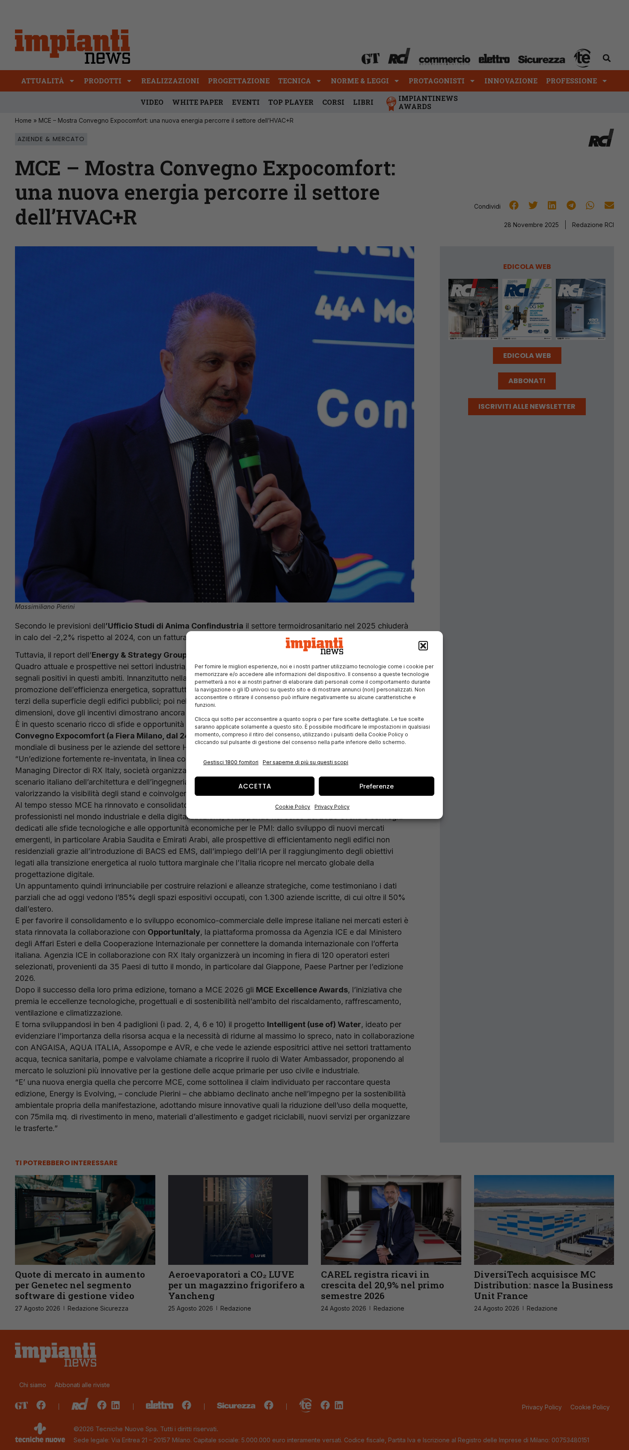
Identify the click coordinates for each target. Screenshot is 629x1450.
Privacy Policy (332, 806)
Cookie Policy (292, 806)
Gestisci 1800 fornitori (230, 762)
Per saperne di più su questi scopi (305, 762)
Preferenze (376, 786)
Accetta (254, 786)
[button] (423, 646)
